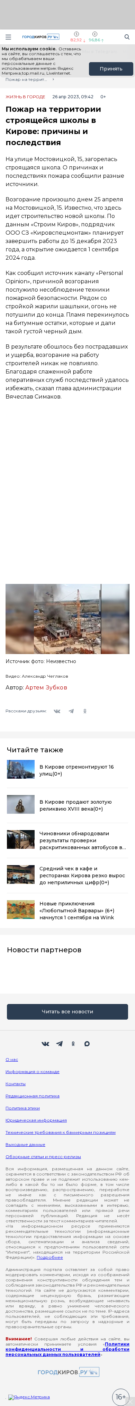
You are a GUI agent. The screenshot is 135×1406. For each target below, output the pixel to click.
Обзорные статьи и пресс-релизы (43, 1156)
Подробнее (50, 1257)
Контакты (16, 1083)
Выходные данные (25, 1144)
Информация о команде (33, 1071)
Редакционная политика (33, 1095)
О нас (12, 1059)
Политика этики (23, 1108)
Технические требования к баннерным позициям (61, 1132)
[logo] (67, 1372)
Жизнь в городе (25, 96)
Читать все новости (67, 1012)
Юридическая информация (36, 1120)
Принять (111, 69)
